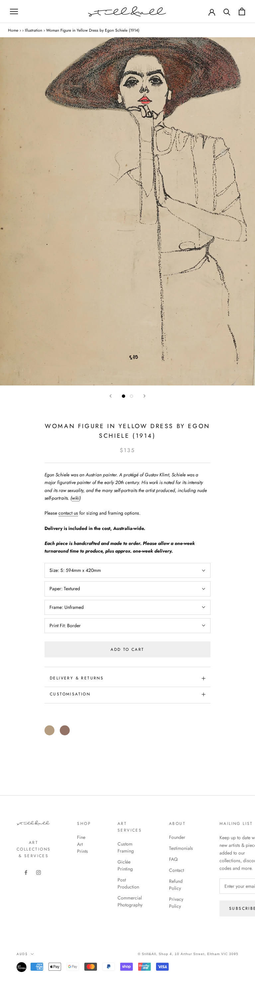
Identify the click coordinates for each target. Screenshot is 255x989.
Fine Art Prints (82, 844)
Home (13, 30)
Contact (176, 870)
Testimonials (181, 848)
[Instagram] (38, 872)
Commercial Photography (130, 901)
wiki (75, 498)
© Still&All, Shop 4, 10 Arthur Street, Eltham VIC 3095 (188, 954)
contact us (68, 513)
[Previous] (111, 395)
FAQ (173, 859)
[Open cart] (242, 11)
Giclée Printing (125, 865)
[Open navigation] (14, 11)
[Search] (226, 11)
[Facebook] (26, 872)
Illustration (33, 30)
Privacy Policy (176, 902)
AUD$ (22, 953)
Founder (177, 837)
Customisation (70, 694)
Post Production (128, 883)
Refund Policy (176, 884)
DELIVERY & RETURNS (77, 678)
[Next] (144, 395)
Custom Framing (126, 847)
